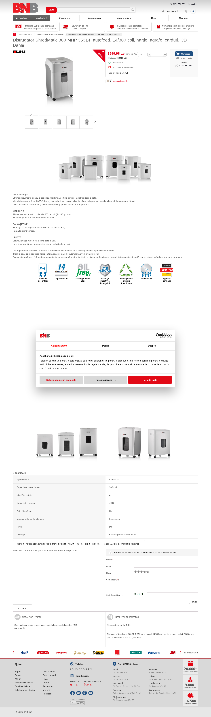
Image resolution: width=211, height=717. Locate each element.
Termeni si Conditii (24, 682)
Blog (153, 18)
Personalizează (104, 379)
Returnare (48, 686)
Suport (18, 671)
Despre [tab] (152, 345)
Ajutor (194, 4)
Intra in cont (172, 11)
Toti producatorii (190, 652)
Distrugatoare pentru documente (50, 34)
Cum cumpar (94, 18)
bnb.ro (27, 712)
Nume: (109, 559)
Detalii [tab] (105, 345)
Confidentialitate (22, 686)
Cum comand (49, 675)
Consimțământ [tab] (59, 345)
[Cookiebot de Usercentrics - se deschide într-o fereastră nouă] (158, 335)
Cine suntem (49, 671)
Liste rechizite (124, 18)
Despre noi (64, 18)
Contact (183, 18)
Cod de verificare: (114, 595)
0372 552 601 (179, 4)
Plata (45, 679)
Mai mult (18, 628)
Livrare (46, 682)
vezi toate (40, 18)
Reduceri (47, 693)
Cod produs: (118, 73)
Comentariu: (112, 579)
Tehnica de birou (25, 34)
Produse (31, 18)
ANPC (18, 679)
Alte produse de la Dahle (119, 625)
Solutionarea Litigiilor (25, 690)
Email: (109, 566)
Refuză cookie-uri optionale (61, 379)
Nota (108, 573)
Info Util (46, 690)
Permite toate (150, 379)
